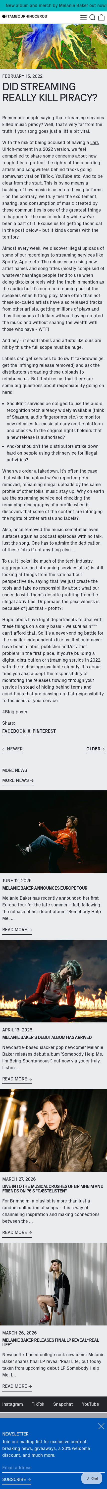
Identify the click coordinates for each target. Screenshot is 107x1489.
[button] (92, 17)
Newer (15, 749)
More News (15, 780)
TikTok (38, 1404)
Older (93, 749)
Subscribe (14, 1479)
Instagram (12, 1404)
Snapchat (63, 1404)
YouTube (90, 1404)
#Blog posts (14, 712)
